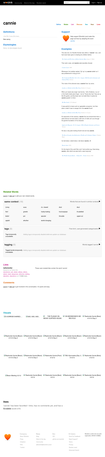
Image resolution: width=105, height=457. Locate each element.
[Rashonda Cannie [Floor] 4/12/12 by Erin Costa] (52, 356)
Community (18, 3)
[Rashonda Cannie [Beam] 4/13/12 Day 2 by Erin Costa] (13, 337)
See (86, 24)
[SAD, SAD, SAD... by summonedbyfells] (33, 316)
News (38, 434)
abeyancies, (15, 274)
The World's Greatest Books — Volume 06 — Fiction (74, 155)
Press (21, 439)
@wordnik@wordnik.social (43, 445)
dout (78, 207)
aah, (12, 272)
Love (98, 24)
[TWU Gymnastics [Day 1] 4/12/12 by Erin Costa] (72, 356)
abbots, (25, 272)
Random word (41, 3)
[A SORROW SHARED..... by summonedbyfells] (13, 316)
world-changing (46, 220)
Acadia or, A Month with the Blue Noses (71, 88)
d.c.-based (44, 207)
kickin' (7, 216)
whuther (26, 220)
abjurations (13, 276)
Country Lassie (65, 67)
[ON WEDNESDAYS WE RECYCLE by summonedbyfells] (72, 317)
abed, (10, 274)
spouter (43, 216)
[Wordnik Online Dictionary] (8, 2)
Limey (7, 207)
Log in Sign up (97, 2)
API (54, 436)
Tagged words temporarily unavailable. (13, 251)
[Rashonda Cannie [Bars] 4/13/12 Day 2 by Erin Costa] (92, 317)
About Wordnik (24, 436)
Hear (92, 24)
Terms (70, 442)
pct (24, 216)
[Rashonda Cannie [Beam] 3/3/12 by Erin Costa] (72, 376)
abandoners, (7, 272)
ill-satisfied (80, 211)
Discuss (79, 24)
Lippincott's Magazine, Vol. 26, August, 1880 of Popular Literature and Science (81, 125)
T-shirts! (22, 447)
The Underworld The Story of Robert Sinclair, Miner (74, 59)
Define (58, 24)
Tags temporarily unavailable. (10, 235)
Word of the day (29, 3)
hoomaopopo (63, 211)
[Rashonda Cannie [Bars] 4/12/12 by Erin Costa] (92, 356)
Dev (53, 434)
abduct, (5, 274)
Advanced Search (74, 450)
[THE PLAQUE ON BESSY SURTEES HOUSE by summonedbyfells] (52, 317)
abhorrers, (22, 274)
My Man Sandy (65, 102)
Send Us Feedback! (74, 436)
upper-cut (80, 216)
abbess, (20, 272)
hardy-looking (45, 211)
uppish (7, 220)
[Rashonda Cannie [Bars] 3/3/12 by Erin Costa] (33, 376)
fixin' (6, 211)
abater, (16, 272)
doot (60, 207)
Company (23, 434)
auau (25, 207)
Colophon (23, 442)
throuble (61, 216)
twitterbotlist (7, 268)
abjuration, (6, 276)
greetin (25, 211)
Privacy (71, 445)
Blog (37, 436)
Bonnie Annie (65, 145)
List (72, 24)
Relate (66, 24)
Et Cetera (72, 434)
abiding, (27, 274)
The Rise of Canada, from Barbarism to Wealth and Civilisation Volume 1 (79, 135)
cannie (72, 41)
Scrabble (7, 408)
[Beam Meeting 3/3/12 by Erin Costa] (13, 375)
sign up (11, 196)
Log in (5, 196)
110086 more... (23, 276)
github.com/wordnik (58, 439)
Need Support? (73, 439)
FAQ (21, 445)
